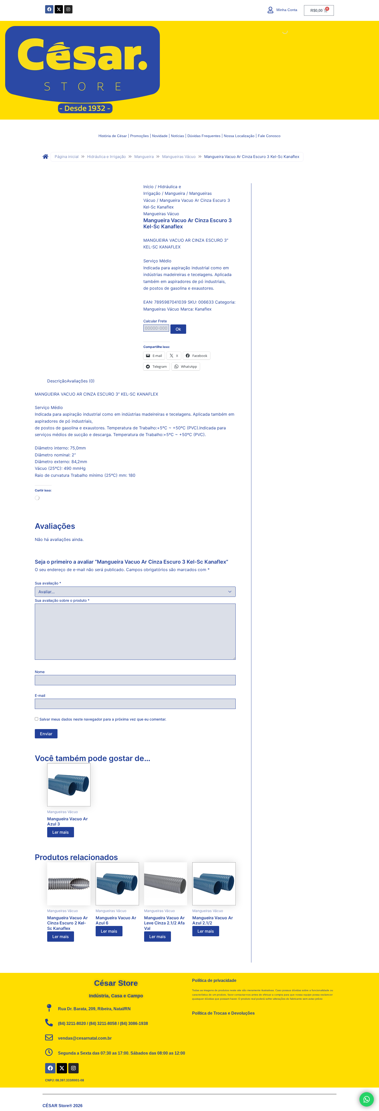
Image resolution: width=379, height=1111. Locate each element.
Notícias (177, 136)
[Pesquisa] (280, 31)
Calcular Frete (155, 321)
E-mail (40, 695)
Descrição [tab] (57, 380)
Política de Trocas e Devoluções (223, 1013)
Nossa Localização (239, 136)
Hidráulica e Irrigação (106, 156)
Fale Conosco (269, 136)
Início (148, 186)
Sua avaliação (48, 583)
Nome (40, 672)
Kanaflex (203, 309)
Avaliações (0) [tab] (81, 380)
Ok (178, 329)
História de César (112, 136)
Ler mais (60, 832)
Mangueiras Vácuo (179, 156)
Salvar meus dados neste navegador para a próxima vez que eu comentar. (102, 719)
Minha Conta (286, 10)
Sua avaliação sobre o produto (62, 600)
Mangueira (144, 156)
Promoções (139, 136)
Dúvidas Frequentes (203, 136)
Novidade (160, 136)
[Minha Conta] (270, 10)
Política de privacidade (214, 980)
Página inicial (67, 156)
